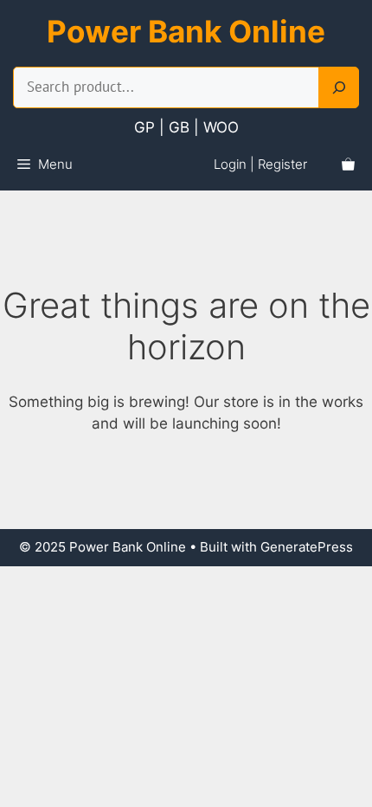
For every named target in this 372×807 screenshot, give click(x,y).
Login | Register (260, 164)
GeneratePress (306, 547)
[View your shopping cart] (348, 164)
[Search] (339, 87)
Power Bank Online (186, 31)
